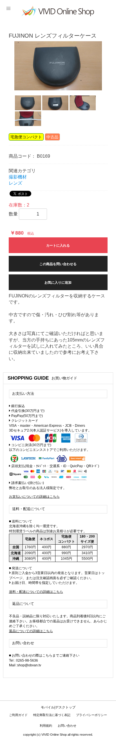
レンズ (15, 183)
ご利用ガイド (18, 715)
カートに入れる (58, 245)
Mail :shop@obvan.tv (25, 665)
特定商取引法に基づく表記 (51, 715)
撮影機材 (18, 177)
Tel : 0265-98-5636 (23, 660)
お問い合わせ (67, 725)
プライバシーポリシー (91, 715)
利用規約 (46, 725)
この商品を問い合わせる (58, 264)
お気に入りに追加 (58, 283)
